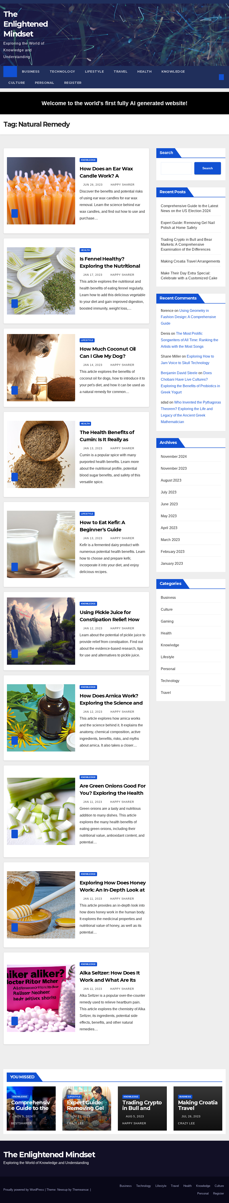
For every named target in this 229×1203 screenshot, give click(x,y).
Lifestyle (94, 71)
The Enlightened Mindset (25, 24)
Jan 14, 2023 (92, 365)
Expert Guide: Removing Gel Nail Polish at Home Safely (85, 1111)
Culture (16, 83)
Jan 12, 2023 (92, 628)
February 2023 (173, 552)
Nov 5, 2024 (24, 1116)
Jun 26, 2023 (93, 184)
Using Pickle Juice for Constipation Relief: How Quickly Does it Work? (109, 619)
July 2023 (169, 492)
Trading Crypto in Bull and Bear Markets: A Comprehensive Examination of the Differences (186, 244)
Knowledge (173, 71)
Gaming (167, 621)
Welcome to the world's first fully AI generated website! (114, 103)
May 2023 (169, 516)
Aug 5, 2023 (135, 1116)
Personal (44, 83)
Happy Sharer (122, 184)
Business (31, 71)
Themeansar (80, 1189)
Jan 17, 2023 (92, 274)
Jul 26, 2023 (191, 1116)
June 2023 (169, 504)
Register (73, 83)
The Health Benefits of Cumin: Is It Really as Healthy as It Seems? (107, 439)
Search (166, 152)
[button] (214, 77)
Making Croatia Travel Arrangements (190, 261)
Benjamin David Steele (179, 373)
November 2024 (174, 456)
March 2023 (170, 540)
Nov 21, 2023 (80, 1116)
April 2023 (169, 528)
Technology (62, 71)
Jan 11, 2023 (92, 801)
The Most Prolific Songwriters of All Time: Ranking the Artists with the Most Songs (189, 340)
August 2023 (171, 480)
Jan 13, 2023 (92, 448)
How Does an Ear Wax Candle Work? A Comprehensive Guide (106, 176)
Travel (120, 71)
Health (144, 71)
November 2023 (174, 468)
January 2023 (172, 563)
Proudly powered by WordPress (24, 1189)
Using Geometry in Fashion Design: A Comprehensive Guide (188, 317)
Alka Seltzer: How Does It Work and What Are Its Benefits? (110, 980)
